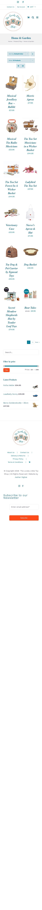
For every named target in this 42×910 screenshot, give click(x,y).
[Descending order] (32, 54)
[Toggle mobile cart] (28, 17)
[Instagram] (19, 486)
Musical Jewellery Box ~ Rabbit (11, 101)
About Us (10, 452)
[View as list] (23, 66)
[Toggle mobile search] (33, 17)
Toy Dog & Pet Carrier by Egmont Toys (11, 270)
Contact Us (24, 452)
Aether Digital (21, 477)
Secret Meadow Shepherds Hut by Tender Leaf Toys (11, 317)
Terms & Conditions (15, 462)
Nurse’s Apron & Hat (30, 228)
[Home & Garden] (11, 252)
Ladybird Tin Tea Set (30, 184)
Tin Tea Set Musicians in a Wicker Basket (30, 144)
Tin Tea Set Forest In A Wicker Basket (11, 187)
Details (8, 85)
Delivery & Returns (18, 456)
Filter (6, 370)
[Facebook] (23, 486)
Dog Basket (30, 264)
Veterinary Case (11, 227)
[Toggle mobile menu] (37, 17)
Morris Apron (30, 97)
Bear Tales (30, 308)
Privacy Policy (18, 459)
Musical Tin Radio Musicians (11, 142)
